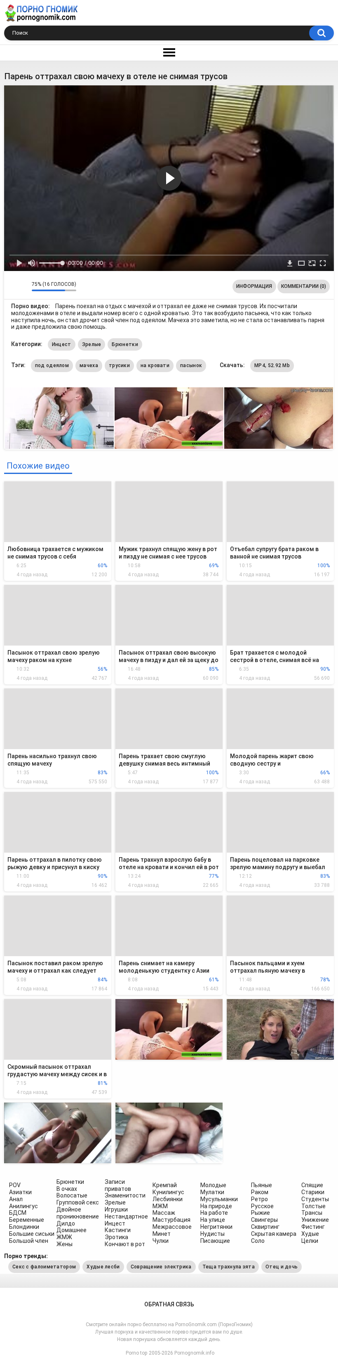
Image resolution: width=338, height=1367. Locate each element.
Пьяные (261, 1185)
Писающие (215, 1240)
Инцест (61, 344)
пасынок (191, 365)
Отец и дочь (281, 1267)
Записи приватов (118, 1185)
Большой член (28, 1240)
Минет (162, 1233)
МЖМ (160, 1206)
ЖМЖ (64, 1237)
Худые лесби (103, 1267)
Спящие (312, 1185)
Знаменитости (125, 1195)
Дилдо (65, 1223)
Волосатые (71, 1195)
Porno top (136, 1353)
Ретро (259, 1199)
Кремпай (165, 1185)
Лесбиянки (168, 1199)
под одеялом (52, 365)
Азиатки (20, 1192)
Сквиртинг (265, 1226)
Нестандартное (126, 1216)
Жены (64, 1244)
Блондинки (24, 1226)
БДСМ (17, 1212)
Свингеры (264, 1219)
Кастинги (118, 1230)
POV (15, 1185)
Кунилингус (168, 1192)
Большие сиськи (31, 1233)
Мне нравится (12, 286)
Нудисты (212, 1233)
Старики (312, 1192)
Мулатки (212, 1192)
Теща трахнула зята (228, 1267)
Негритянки (216, 1226)
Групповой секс (77, 1202)
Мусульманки (219, 1199)
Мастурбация (171, 1219)
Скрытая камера (273, 1233)
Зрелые (91, 344)
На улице (212, 1219)
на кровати (155, 365)
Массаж (164, 1212)
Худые (310, 1233)
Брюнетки (125, 344)
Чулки (161, 1240)
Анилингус (23, 1206)
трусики (119, 365)
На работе (214, 1212)
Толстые (313, 1206)
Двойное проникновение (77, 1213)
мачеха (89, 365)
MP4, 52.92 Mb (272, 365)
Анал (16, 1199)
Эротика (116, 1237)
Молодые (213, 1185)
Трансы (311, 1212)
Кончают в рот (125, 1244)
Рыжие (260, 1212)
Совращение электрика (161, 1267)
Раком (259, 1192)
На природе (216, 1206)
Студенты (315, 1199)
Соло (258, 1240)
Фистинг (313, 1226)
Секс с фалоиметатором (44, 1267)
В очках (66, 1189)
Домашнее (71, 1230)
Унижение (315, 1219)
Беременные (26, 1219)
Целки (309, 1240)
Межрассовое (172, 1226)
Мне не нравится (23, 286)
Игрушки (116, 1209)
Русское (262, 1206)
